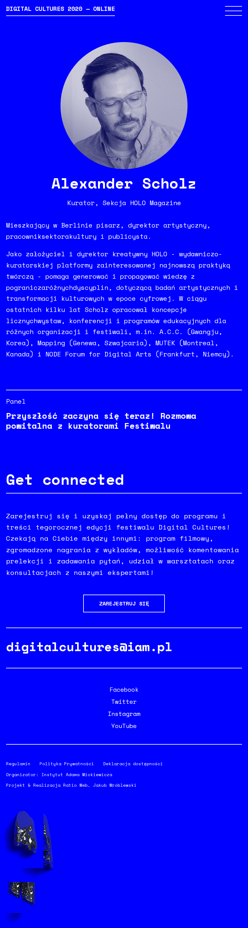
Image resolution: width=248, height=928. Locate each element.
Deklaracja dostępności (133, 763)
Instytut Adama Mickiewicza (76, 774)
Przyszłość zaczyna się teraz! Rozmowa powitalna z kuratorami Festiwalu (101, 420)
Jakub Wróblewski (115, 785)
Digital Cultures (60, 9)
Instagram (124, 713)
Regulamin (18, 763)
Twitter (124, 701)
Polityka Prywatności (67, 763)
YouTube (124, 725)
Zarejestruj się (124, 603)
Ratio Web (75, 785)
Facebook (124, 689)
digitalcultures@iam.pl (89, 646)
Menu (233, 10)
